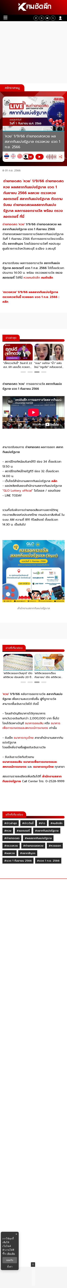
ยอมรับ (9, 1260)
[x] (41, 18)
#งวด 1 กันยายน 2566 (18, 861)
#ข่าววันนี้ (28, 823)
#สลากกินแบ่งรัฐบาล (47, 831)
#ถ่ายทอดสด (12, 838)
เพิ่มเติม (11, 1253)
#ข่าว (42, 823)
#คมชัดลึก (56, 823)
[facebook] (36, 18)
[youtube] (47, 18)
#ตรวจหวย (11, 846)
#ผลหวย (9, 853)
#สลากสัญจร (27, 853)
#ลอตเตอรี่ (23, 831)
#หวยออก (55, 846)
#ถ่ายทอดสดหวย (33, 846)
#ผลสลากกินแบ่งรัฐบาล (38, 838)
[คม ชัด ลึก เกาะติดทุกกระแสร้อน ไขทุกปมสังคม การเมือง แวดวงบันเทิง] (33, 7)
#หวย (7, 831)
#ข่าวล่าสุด (10, 823)
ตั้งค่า (10, 1266)
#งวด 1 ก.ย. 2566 (48, 861)
